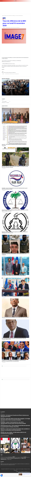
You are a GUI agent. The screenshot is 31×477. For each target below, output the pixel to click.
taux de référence (13, 72)
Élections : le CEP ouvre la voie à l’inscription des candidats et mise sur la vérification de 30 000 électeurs (15, 232)
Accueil (3, 15)
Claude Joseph (19, 457)
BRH (2, 72)
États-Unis (9, 459)
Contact (20, 471)
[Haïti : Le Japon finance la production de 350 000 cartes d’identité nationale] (15, 287)
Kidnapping (15, 458)
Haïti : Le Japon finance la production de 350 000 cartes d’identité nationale (15, 296)
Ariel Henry (10, 457)
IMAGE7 (4, 27)
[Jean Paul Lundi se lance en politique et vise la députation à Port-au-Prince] (15, 308)
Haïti (25, 457)
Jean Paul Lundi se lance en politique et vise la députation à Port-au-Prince (15, 317)
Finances (5, 15)
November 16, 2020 (12, 63)
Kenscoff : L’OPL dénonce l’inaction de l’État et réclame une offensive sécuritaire (14, 145)
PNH (19, 458)
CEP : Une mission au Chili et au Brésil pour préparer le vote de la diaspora (15, 123)
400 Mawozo (2, 457)
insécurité (27, 457)
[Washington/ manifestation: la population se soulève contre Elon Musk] (25, 445)
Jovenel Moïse (9, 458)
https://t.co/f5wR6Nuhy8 (17, 60)
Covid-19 (22, 457)
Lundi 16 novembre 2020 (6, 72)
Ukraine (7, 459)
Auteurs (29, 471)
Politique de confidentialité (24, 471)
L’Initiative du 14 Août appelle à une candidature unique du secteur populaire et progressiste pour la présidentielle (14, 361)
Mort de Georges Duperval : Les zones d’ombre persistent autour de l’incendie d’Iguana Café (14, 339)
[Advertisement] (7, 8)
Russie (20, 458)
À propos (17, 471)
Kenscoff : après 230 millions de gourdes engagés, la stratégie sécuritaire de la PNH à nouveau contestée (15, 167)
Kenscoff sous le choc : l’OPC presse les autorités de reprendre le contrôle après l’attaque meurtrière (15, 210)
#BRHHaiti (3, 61)
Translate (8, 102)
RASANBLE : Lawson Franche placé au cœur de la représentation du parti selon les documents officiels (14, 189)
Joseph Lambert (4, 458)
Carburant (16, 457)
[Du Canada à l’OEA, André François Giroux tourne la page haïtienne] (15, 266)
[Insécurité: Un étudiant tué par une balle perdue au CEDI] (5, 450)
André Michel (6, 457)
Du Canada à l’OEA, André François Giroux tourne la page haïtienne (14, 275)
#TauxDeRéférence (7, 61)
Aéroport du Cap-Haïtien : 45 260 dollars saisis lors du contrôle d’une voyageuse (14, 254)
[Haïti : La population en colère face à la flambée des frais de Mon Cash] (5, 440)
